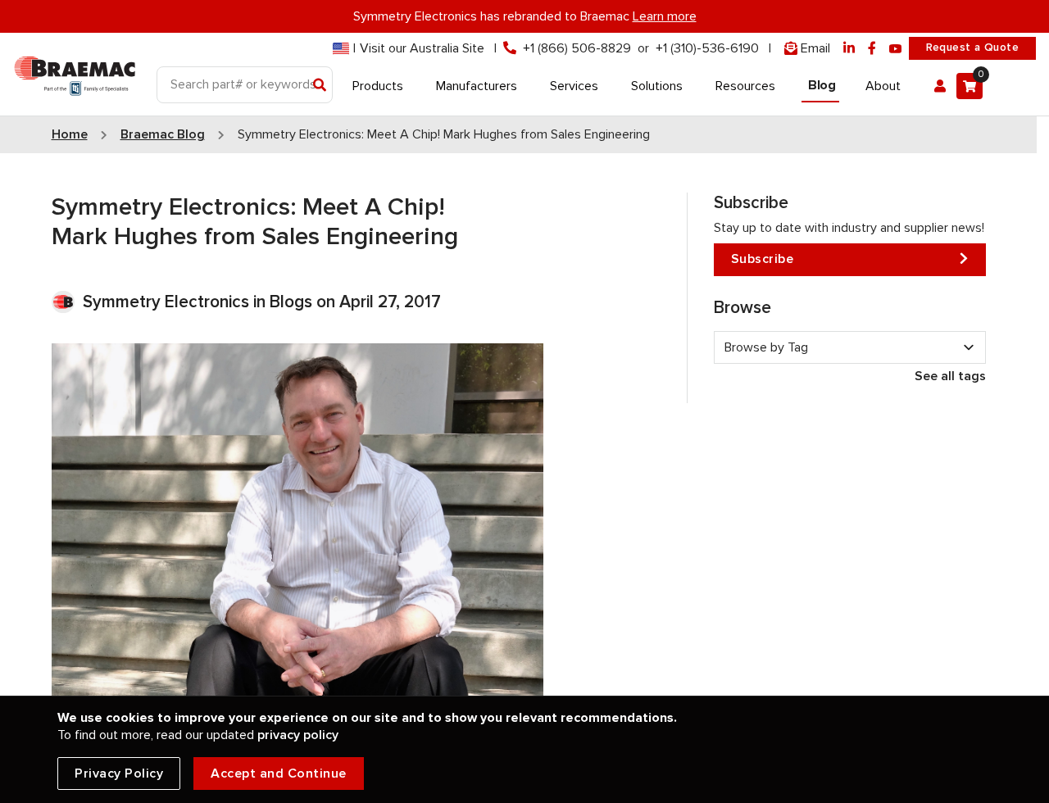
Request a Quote (972, 47)
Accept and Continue (279, 773)
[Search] (320, 86)
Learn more (665, 16)
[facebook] (872, 48)
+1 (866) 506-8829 (577, 48)
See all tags (950, 376)
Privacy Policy (119, 773)
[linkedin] (849, 48)
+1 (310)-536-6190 (707, 48)
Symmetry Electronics (168, 302)
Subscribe (762, 258)
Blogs (291, 302)
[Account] (940, 86)
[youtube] (896, 48)
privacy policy (297, 735)
